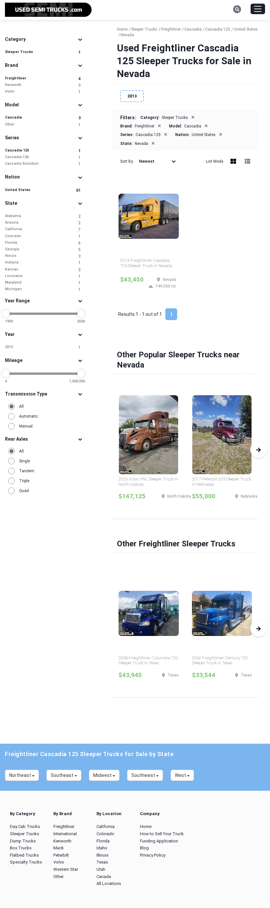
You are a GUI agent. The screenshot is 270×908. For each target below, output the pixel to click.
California (43, 229)
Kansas (43, 269)
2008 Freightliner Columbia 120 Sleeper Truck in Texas (148, 660)
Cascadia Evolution (43, 163)
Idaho (101, 847)
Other (43, 124)
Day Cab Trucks (25, 826)
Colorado (43, 236)
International (65, 833)
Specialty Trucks (26, 862)
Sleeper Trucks (43, 52)
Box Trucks (21, 847)
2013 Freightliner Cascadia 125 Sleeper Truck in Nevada (146, 263)
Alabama (43, 216)
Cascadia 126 (43, 157)
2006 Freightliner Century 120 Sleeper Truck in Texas (220, 660)
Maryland (43, 282)
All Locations (108, 883)
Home (145, 826)
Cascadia (43, 117)
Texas (102, 862)
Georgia (43, 249)
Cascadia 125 (43, 150)
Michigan (43, 289)
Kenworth (43, 85)
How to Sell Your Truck (162, 833)
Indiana (43, 262)
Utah (100, 869)
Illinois (43, 256)
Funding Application (159, 841)
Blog (144, 847)
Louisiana (43, 276)
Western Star (65, 869)
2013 (43, 347)
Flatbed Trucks (24, 855)
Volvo (43, 91)
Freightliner (43, 78)
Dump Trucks (23, 841)
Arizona (43, 222)
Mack (58, 847)
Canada (103, 876)
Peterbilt (61, 855)
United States (43, 190)
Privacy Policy (152, 855)
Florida (43, 242)
